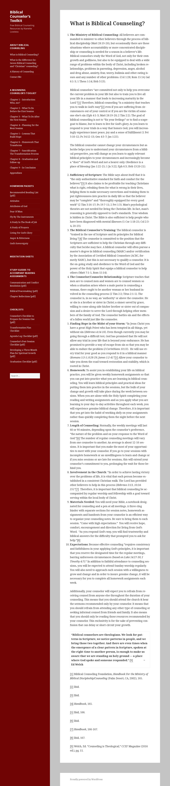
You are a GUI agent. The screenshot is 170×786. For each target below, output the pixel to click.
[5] (116, 357)
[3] (83, 183)
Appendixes (16, 172)
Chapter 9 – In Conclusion (23, 167)
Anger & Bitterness (19, 238)
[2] (103, 107)
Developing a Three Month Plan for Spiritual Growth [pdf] (23, 353)
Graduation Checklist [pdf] (23, 361)
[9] (131, 660)
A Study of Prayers (19, 227)
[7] (77, 489)
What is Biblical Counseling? (24, 54)
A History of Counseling (22, 71)
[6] (78, 438)
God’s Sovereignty (19, 243)
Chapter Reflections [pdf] (23, 296)
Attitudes (14, 200)
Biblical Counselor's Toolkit (20, 16)
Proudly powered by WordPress (86, 779)
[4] (80, 238)
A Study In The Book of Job (23, 222)
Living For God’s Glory (21, 232)
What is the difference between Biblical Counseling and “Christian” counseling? (24, 63)
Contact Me (15, 76)
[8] (78, 540)
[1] (79, 102)
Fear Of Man (16, 211)
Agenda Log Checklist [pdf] (24, 336)
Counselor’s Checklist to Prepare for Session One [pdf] (22, 319)
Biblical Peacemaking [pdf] (24, 291)
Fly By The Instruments (22, 216)
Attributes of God (18, 206)
